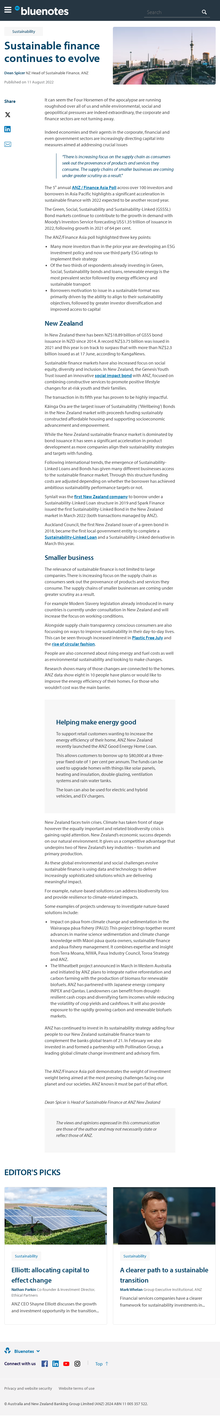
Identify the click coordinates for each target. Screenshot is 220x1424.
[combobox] (177, 12)
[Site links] (38, 1351)
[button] (7, 10)
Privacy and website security (28, 1388)
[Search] (204, 12)
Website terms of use (77, 1388)
